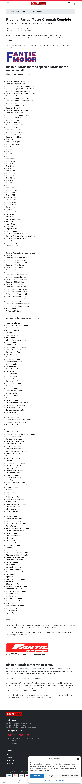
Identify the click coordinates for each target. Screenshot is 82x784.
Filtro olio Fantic (12, 424)
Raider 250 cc (11, 205)
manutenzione (11, 38)
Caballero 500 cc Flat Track (16, 277)
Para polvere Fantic (13, 511)
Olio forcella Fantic (13, 507)
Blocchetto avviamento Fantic (17, 340)
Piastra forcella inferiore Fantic (18, 528)
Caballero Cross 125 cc (14, 113)
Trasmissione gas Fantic (15, 606)
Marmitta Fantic (12, 492)
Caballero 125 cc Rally (14, 267)
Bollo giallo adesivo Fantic (16, 347)
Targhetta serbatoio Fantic (16, 591)
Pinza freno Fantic (13, 536)
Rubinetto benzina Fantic (15, 557)
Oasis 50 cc (10, 207)
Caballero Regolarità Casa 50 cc (18, 91)
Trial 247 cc (10, 173)
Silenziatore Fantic (13, 574)
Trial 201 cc (10, 161)
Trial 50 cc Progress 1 (14, 142)
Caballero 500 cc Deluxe (15, 282)
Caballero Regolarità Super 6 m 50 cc (20, 89)
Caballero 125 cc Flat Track (16, 260)
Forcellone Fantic (12, 432)
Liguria (23, 12)
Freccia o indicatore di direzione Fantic (20, 434)
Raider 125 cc (11, 202)
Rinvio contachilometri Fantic (17, 555)
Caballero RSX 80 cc (13, 120)
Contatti (9, 758)
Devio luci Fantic (12, 400)
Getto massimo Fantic (14, 444)
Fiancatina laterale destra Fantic (18, 420)
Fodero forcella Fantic (14, 427)
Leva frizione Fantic (13, 478)
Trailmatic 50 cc (12, 212)
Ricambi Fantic (13, 12)
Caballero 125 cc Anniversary (17, 258)
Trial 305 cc (10, 183)
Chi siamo (9, 755)
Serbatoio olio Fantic (14, 569)
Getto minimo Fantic (13, 446)
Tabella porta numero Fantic (17, 586)
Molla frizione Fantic (13, 497)
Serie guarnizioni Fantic (15, 572)
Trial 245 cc (10, 171)
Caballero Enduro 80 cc (15, 106)
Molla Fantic (10, 495)
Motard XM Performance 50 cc (17, 289)
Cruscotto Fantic (12, 395)
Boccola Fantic (11, 345)
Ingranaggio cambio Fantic (16, 466)
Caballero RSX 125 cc (14, 122)
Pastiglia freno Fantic (14, 519)
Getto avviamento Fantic (15, 441)
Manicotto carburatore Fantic (17, 485)
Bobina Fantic (11, 342)
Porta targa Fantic (13, 543)
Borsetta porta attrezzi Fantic (17, 350)
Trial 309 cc (10, 188)
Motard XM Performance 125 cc (17, 294)
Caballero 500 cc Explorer (16, 287)
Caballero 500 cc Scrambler (17, 279)
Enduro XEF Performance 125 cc (18, 304)
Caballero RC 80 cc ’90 (14, 127)
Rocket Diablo (11, 231)
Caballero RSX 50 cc (14, 118)
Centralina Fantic (12, 369)
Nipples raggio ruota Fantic (16, 504)
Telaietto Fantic (12, 594)
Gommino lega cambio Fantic (17, 451)
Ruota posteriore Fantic (15, 562)
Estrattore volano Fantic (15, 410)
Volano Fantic (11, 613)
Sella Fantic (10, 565)
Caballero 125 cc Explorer (15, 270)
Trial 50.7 (9, 149)
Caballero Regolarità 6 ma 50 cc (18, 84)
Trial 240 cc (10, 163)
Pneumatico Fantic (13, 540)
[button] (78, 759)
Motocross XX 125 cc (13, 311)
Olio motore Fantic (13, 509)
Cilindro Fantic (11, 374)
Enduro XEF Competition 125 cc (17, 306)
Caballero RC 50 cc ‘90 (14, 125)
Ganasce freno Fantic (14, 439)
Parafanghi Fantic (13, 514)
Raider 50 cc (11, 200)
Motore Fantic (11, 502)
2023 (15, 772)
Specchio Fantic (12, 577)
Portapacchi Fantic (13, 545)
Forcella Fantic (12, 429)
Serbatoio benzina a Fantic (16, 567)
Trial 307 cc (10, 185)
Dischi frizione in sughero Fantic (18, 405)
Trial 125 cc (10, 156)
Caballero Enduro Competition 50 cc (19, 101)
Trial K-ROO (10, 195)
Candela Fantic (11, 354)
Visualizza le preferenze (69, 776)
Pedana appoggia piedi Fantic (17, 521)
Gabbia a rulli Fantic (13, 437)
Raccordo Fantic (12, 548)
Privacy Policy (11, 760)
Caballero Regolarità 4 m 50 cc (17, 81)
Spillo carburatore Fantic (15, 579)
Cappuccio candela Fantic (16, 357)
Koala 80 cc (10, 226)
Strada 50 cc (11, 214)
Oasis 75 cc (10, 209)
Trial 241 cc (10, 166)
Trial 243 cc (10, 168)
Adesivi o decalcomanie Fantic (17, 325)
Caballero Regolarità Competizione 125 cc (22, 110)
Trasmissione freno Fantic (16, 603)
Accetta (37, 776)
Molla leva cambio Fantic (15, 499)
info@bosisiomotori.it (14, 747)
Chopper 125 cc (12, 246)
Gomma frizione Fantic (14, 449)
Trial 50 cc (10, 139)
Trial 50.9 (9, 151)
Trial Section (11, 197)
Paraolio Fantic (12, 516)
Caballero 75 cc (12, 103)
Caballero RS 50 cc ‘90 (14, 130)
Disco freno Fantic (13, 408)
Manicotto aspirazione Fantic (17, 482)
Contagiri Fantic (12, 388)
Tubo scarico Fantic (13, 608)
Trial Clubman (11, 190)
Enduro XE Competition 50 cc (17, 301)
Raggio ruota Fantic (13, 550)
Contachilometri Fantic (14, 386)
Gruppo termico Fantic (14, 458)
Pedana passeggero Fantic (16, 524)
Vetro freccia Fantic (13, 611)
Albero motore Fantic (14, 328)
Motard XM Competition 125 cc (17, 296)
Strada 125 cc (11, 217)
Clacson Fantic (11, 376)
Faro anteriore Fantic (14, 415)
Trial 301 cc (10, 178)
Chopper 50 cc (11, 243)
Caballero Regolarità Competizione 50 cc (21, 93)
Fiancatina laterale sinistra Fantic (18, 422)
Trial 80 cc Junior (12, 154)
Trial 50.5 (10, 147)
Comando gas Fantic (13, 381)
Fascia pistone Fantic (14, 417)
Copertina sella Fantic (14, 391)
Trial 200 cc (10, 159)
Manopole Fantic (12, 487)
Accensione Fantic (13, 323)
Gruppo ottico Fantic (14, 456)
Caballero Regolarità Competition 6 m (20, 86)
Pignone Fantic (12, 533)
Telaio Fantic (11, 596)
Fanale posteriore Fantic (15, 412)
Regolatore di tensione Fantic (17, 553)
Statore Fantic (11, 582)
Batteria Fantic (11, 333)
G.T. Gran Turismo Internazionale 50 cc (21, 236)
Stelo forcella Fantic (13, 584)
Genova (31, 12)
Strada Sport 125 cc (13, 219)
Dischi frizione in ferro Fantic (17, 403)
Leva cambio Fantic (13, 473)
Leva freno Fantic (12, 475)
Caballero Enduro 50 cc (15, 96)
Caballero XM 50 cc (13, 135)
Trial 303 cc (10, 180)
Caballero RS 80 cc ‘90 (14, 132)
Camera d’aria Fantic (14, 352)
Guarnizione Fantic (13, 461)
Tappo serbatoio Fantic (14, 589)
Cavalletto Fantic (12, 366)
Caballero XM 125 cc (13, 137)
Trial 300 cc (10, 176)
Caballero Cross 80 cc (14, 108)
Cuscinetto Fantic (12, 398)
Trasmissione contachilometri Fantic (20, 601)
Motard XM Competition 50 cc (17, 292)
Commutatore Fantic (14, 383)
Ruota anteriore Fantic (14, 560)
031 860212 (11, 735)
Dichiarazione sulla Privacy (58, 780)
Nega (51, 776)
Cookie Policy (46, 780)
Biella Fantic (11, 337)
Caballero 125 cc (12, 255)
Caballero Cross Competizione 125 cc (20, 115)
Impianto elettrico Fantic (15, 463)
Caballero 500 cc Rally (14, 284)
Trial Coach (10, 192)
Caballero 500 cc (12, 272)
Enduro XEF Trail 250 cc (15, 308)
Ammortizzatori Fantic (14, 330)
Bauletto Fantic (12, 335)
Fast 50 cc (10, 241)
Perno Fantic (11, 526)
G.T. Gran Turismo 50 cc (15, 234)
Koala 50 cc (10, 224)
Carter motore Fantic (14, 362)
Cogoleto (64, 19)
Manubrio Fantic (12, 490)
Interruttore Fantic (13, 468)
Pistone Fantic (11, 538)
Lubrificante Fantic (13, 480)
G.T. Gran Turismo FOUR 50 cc (17, 238)
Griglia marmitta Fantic (15, 453)
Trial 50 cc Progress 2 (14, 144)
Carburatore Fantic (13, 359)
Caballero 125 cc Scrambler (16, 263)
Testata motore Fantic (14, 598)
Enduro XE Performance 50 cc (17, 299)
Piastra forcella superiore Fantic (18, 531)
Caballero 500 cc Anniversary (17, 275)
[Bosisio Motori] (38, 3)
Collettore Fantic (12, 379)
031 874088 (24, 735)
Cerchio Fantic (11, 371)
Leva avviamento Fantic (15, 470)
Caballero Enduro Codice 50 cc (17, 98)
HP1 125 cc (10, 221)
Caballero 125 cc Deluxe (15, 265)
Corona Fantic (11, 393)
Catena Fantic (11, 364)
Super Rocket (11, 229)
